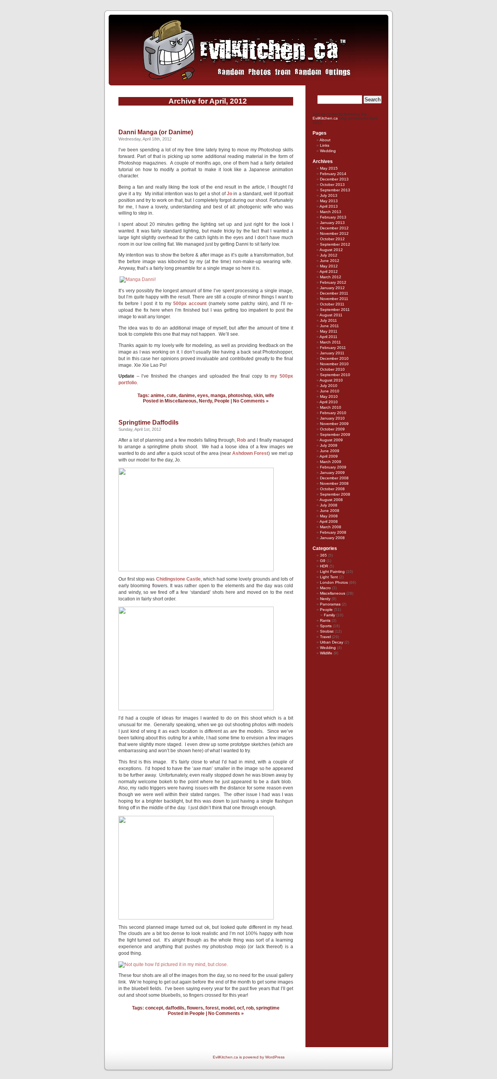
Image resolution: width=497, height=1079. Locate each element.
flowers (195, 1008)
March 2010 (330, 407)
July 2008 (328, 505)
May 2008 (329, 516)
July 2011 (328, 320)
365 (323, 555)
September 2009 (335, 434)
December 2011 (334, 293)
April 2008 (329, 521)
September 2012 (335, 244)
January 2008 (332, 538)
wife (269, 395)
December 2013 (334, 179)
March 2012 (330, 277)
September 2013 (335, 190)
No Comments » (251, 401)
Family (329, 615)
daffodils (174, 1008)
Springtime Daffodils (148, 422)
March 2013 (330, 212)
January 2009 (332, 472)
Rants (325, 620)
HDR (324, 566)
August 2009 (331, 440)
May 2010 (329, 396)
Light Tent (329, 577)
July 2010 (328, 385)
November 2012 (334, 233)
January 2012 (332, 288)
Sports (326, 626)
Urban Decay (331, 642)
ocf (240, 1008)
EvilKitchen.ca (325, 118)
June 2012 (329, 260)
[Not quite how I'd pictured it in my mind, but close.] (173, 964)
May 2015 (329, 168)
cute (171, 395)
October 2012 (332, 239)
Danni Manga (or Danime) (155, 132)
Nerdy (205, 401)
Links (324, 145)
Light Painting (332, 571)
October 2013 (332, 184)
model (228, 1008)
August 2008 (331, 500)
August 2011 (331, 315)
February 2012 (333, 282)
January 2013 (332, 222)
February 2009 (333, 467)
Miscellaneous (180, 401)
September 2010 (335, 375)
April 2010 (329, 402)
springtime (268, 1008)
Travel (325, 637)
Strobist (327, 631)
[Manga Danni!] (138, 279)
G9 (322, 561)
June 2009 (329, 451)
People (221, 401)
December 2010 (334, 358)
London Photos (334, 582)
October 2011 (332, 304)
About (325, 140)
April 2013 (329, 206)
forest (212, 1008)
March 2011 (330, 342)
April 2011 (328, 337)
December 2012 (334, 228)
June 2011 (329, 326)
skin (258, 395)
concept (154, 1008)
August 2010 (331, 380)
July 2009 (328, 445)
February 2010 (333, 413)
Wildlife (326, 653)
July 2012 (328, 255)
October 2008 (332, 489)
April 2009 (329, 456)
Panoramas (330, 604)
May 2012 (329, 266)
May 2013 (329, 201)
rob (250, 1008)
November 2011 (334, 299)
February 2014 (333, 174)
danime (187, 395)
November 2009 (334, 424)
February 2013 (333, 217)
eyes (202, 395)
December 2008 (334, 478)
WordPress (275, 1057)
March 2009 (330, 462)
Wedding (328, 151)
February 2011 (333, 347)
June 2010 (329, 391)
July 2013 (328, 195)
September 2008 (335, 494)
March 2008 (330, 527)
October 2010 (332, 369)
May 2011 (328, 331)
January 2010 (332, 418)
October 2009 (332, 429)
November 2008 (334, 483)
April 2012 (329, 271)
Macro (325, 588)
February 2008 (333, 532)
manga (218, 395)
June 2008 (329, 510)
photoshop (239, 395)
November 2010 (334, 364)
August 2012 (331, 250)
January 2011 (332, 353)
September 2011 (335, 309)
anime (157, 395)
